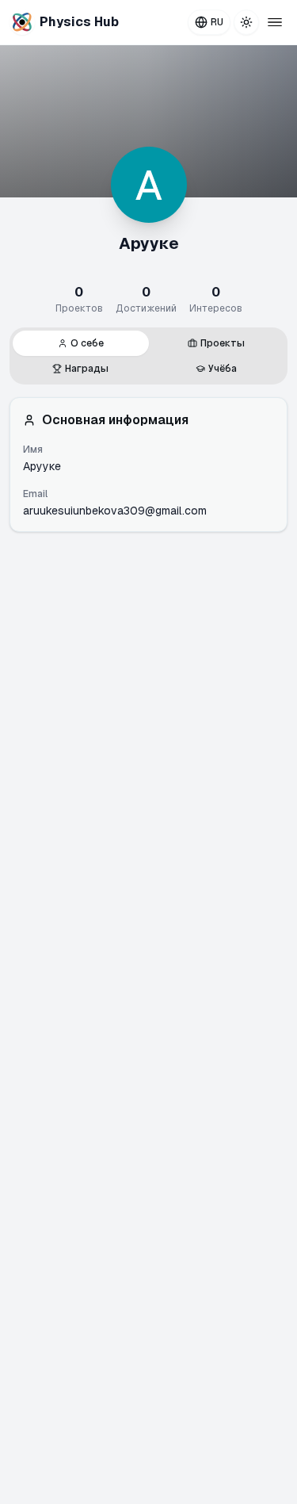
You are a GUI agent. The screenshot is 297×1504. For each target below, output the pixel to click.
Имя (33, 449)
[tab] (81, 343)
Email (35, 493)
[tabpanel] (148, 464)
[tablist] (148, 356)
